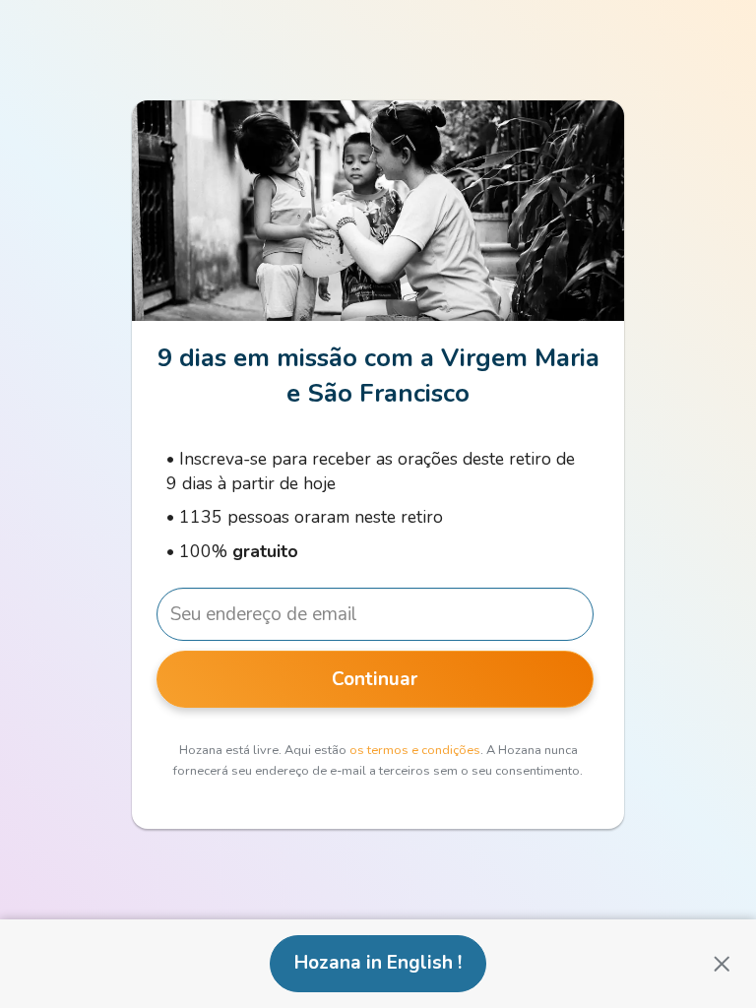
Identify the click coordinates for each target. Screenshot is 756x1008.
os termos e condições (414, 750)
